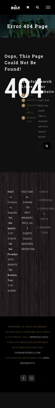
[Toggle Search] (37, 7)
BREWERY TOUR (44, 230)
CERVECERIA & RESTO (44, 214)
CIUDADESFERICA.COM (27, 352)
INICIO (30, 95)
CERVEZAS (32, 100)
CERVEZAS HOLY (38, 337)
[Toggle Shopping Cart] (27, 7)
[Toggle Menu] (48, 7)
